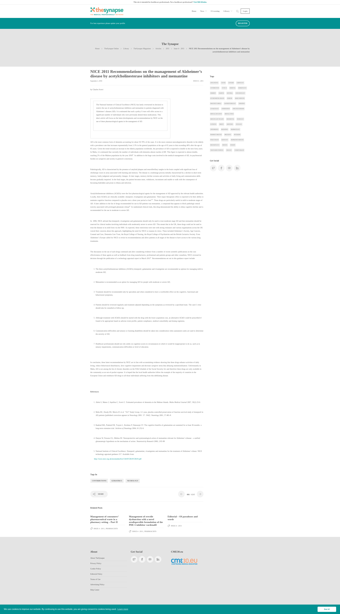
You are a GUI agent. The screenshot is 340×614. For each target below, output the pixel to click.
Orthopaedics (214, 129)
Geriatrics (116, 481)
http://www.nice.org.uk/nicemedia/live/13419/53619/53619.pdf (117, 459)
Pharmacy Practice (216, 134)
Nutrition (213, 124)
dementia (232, 88)
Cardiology (240, 82)
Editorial (230, 93)
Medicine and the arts (217, 119)
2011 (167, 49)
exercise (229, 98)
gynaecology (214, 108)
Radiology (225, 139)
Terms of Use (95, 579)
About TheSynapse (97, 558)
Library (227, 11)
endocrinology (240, 93)
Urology (229, 150)
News (202, 11)
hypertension (226, 108)
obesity (221, 124)
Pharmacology (235, 129)
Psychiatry (237, 134)
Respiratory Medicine (237, 139)
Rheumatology (214, 145)
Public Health (214, 139)
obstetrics (230, 124)
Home (194, 11)
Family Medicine (240, 98)
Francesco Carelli (215, 103)
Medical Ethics (229, 113)
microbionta (230, 119)
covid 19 (224, 88)
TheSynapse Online (111, 49)
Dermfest (213, 93)
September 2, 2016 (96, 81)
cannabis (231, 82)
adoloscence (214, 82)
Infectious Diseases (238, 108)
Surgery (232, 145)
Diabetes (221, 93)
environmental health (217, 98)
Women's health (239, 150)
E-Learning (215, 11)
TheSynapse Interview (216, 150)
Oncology (239, 124)
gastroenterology (230, 103)
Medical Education (216, 113)
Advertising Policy (97, 585)
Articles (158, 49)
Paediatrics (224, 129)
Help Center (94, 590)
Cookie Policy (95, 569)
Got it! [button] (327, 609)
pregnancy (228, 134)
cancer (223, 82)
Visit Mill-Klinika (200, 2)
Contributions (99, 481)
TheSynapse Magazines (142, 49)
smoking (224, 145)
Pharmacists (112, 529)
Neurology (132, 481)
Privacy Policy (95, 563)
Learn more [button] (122, 609)
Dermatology (242, 88)
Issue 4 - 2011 (179, 49)
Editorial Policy (96, 574)
